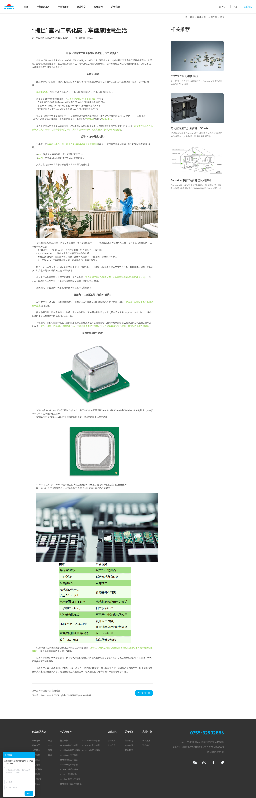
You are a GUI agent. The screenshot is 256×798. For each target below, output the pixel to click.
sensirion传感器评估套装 (71, 784)
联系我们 (247, 6)
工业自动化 (37, 779)
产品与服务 (63, 6)
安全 (50, 745)
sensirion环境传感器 (69, 755)
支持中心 (81, 6)
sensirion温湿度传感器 (70, 750)
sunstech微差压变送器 (70, 779)
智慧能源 (36, 774)
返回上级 (145, 693)
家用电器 (36, 764)
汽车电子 (36, 740)
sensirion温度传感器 (69, 745)
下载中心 (146, 745)
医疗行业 (36, 750)
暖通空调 (36, 760)
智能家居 (36, 755)
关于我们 (115, 6)
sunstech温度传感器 (91, 750)
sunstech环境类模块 (69, 774)
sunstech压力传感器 (91, 740)
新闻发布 (212, 17)
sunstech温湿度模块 (69, 769)
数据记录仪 (37, 769)
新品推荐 (64, 740)
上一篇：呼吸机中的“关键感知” (46, 690)
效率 (50, 755)
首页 (26, 6)
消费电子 (36, 745)
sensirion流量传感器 (69, 764)
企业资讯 (129, 745)
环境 (50, 740)
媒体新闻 (98, 6)
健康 (50, 750)
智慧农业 (36, 784)
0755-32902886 (207, 732)
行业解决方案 (43, 6)
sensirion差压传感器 (69, 760)
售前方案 (146, 740)
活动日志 (112, 745)
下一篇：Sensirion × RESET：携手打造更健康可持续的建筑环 (61, 695)
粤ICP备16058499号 (215, 747)
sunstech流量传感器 (91, 745)
